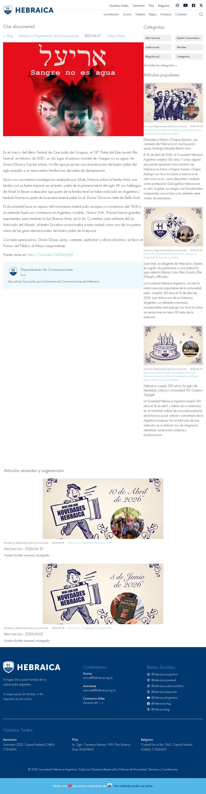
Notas (121, 36)
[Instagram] (177, 5)
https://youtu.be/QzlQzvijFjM (50, 254)
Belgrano (164, 5)
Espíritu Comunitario (153, 372)
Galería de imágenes (170, 130)
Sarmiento (138, 5)
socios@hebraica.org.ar (98, 678)
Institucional (191, 253)
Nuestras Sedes (118, 5)
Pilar (151, 5)
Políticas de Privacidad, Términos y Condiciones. (148, 769)
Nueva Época (191, 376)
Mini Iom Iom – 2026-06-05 (23, 634)
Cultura (111, 36)
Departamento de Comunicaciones (47, 269)
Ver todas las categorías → (161, 65)
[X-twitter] (201, 5)
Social (155, 379)
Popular (154, 133)
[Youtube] (185, 5)
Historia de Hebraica (191, 130)
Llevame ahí (93, 703)
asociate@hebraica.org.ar (99, 690)
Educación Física (151, 130)
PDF (109, 542)
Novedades (178, 376)
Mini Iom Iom (74, 542)
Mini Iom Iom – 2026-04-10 (23, 548)
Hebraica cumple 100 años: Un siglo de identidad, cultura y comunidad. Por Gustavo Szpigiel (173, 390)
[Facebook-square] (193, 5)
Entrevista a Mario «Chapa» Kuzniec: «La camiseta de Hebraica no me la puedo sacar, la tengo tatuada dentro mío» (170, 143)
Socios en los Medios (168, 133)
